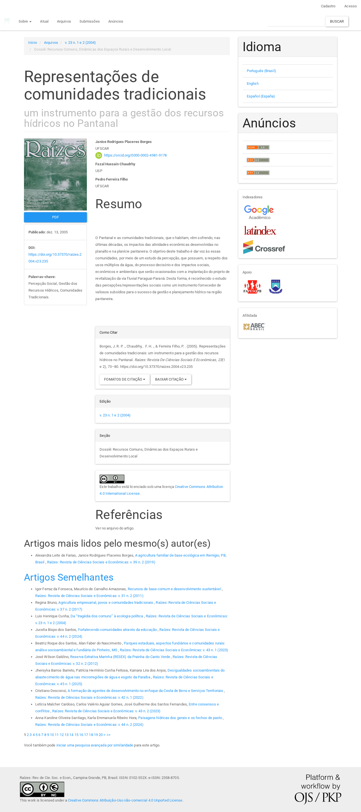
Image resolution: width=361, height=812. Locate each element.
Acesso (350, 6)
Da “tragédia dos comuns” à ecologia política (107, 616)
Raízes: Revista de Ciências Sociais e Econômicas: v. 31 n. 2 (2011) (89, 596)
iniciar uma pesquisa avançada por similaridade (94, 745)
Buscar (337, 21)
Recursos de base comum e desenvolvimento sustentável (175, 589)
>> (109, 735)
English (253, 83)
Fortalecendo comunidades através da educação (118, 630)
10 (52, 735)
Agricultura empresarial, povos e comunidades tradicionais (106, 602)
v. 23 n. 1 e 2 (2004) (80, 42)
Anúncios (116, 21)
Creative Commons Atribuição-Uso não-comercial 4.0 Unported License (125, 800)
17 (86, 735)
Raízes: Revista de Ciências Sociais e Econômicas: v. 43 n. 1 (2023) (174, 650)
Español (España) (261, 96)
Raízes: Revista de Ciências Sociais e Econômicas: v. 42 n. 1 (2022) (89, 697)
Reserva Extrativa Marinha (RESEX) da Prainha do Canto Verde (120, 657)
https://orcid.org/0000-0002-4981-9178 (135, 155)
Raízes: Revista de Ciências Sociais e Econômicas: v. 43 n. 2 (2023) (106, 711)
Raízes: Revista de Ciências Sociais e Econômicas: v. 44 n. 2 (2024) (89, 724)
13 (67, 735)
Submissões (90, 21)
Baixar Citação (169, 379)
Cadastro (328, 6)
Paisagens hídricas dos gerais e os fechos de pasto (180, 718)
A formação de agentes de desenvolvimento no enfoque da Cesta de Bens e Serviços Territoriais (146, 691)
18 (91, 735)
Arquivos (64, 21)
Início (32, 42)
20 (101, 735)
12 (62, 735)
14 (71, 735)
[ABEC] (254, 326)
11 (57, 735)
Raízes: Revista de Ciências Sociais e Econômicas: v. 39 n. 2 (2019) (101, 562)
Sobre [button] (24, 21)
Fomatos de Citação (123, 379)
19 (96, 735)
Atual (44, 21)
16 (81, 735)
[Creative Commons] (42, 789)
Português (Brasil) (261, 71)
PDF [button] (55, 217)
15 (76, 735)
